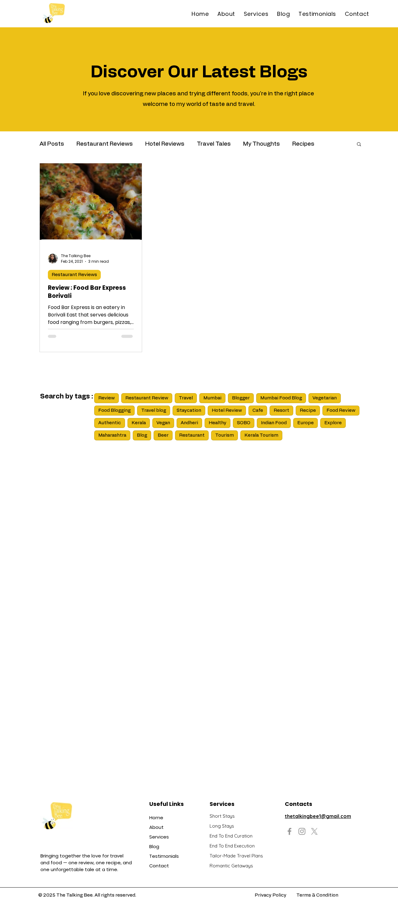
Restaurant (192, 435)
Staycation (189, 410)
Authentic (109, 422)
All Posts (51, 144)
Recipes (303, 144)
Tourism (224, 435)
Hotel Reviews (164, 144)
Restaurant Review (146, 398)
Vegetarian (324, 398)
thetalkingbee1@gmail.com (318, 816)
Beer (163, 435)
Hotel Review (227, 410)
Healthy (217, 422)
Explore (333, 422)
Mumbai (212, 398)
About (156, 827)
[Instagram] (302, 831)
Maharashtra (112, 435)
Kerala (139, 422)
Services (159, 837)
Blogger (241, 398)
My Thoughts (261, 144)
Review (106, 398)
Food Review (340, 410)
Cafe (257, 410)
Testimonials (164, 856)
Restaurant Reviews (104, 144)
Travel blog (153, 410)
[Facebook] (289, 831)
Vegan (163, 422)
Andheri (189, 422)
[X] (314, 831)
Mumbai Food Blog (281, 398)
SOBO (243, 422)
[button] (359, 144)
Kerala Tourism (261, 435)
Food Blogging (114, 410)
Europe (305, 422)
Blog (142, 435)
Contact (159, 865)
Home (156, 817)
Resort (281, 410)
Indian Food (274, 422)
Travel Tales (214, 144)
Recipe (308, 410)
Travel (186, 398)
